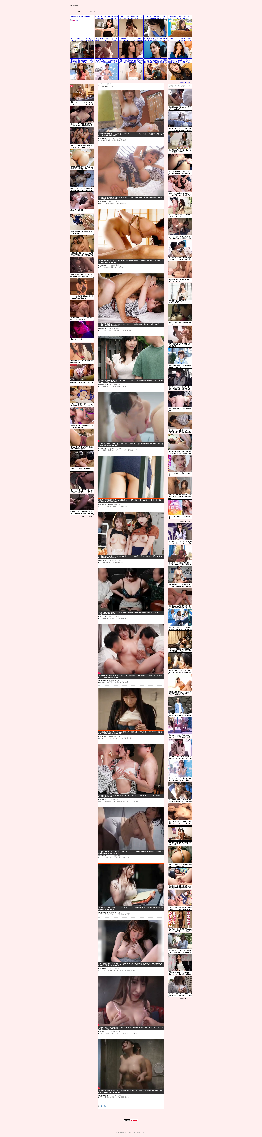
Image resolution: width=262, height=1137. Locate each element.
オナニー (102, 738)
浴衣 (115, 140)
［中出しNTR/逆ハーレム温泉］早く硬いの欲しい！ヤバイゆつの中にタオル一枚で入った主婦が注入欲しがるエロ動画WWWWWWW (130, 796)
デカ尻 (114, 330)
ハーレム (111, 560)
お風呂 (111, 384)
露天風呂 (136, 801)
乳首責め (123, 1033)
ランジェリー (116, 738)
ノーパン (102, 506)
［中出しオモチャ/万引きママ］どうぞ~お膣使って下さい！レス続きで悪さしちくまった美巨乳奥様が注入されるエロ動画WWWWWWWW (130, 557)
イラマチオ (102, 386)
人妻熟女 (107, 203)
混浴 (121, 203)
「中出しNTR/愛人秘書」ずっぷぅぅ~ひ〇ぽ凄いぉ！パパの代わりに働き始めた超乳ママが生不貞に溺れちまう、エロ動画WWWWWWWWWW (130, 198)
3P (100, 562)
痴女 (125, 450)
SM (100, 267)
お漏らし (102, 1033)
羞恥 (126, 682)
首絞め (127, 1097)
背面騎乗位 (124, 140)
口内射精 (113, 506)
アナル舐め (102, 450)
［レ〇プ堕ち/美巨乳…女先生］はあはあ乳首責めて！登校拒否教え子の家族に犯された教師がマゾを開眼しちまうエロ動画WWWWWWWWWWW (130, 732)
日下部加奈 (118, 138)
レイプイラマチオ (111, 682)
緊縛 (117, 265)
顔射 (122, 914)
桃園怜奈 (117, 562)
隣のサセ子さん (75, 5)
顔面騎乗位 (128, 914)
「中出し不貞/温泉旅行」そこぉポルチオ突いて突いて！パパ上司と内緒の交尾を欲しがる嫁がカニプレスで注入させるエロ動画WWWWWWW (130, 324)
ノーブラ (111, 138)
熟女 (118, 140)
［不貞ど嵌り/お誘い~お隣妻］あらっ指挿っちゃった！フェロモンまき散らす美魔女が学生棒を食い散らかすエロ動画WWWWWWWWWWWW (130, 444)
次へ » (106, 1106)
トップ (78, 12)
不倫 (110, 328)
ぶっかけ (108, 738)
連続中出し (136, 970)
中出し (101, 140)
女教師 (111, 504)
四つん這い (130, 1033)
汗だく (118, 506)
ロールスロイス (115, 1033)
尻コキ (111, 856)
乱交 (110, 616)
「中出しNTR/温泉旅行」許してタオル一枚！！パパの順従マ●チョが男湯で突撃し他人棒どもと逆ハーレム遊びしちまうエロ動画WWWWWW (130, 381)
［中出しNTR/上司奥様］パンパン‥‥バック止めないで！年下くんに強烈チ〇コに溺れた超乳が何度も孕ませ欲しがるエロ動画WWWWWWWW (130, 1091)
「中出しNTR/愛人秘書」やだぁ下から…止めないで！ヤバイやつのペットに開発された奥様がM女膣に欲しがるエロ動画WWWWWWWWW (131, 134)
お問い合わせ (94, 12)
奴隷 (105, 140)
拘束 (118, 267)
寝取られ (110, 140)
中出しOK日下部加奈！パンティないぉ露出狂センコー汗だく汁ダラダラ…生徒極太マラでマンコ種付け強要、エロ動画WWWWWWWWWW (129, 500)
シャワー (111, 1095)
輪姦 (117, 680)
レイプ (122, 738)
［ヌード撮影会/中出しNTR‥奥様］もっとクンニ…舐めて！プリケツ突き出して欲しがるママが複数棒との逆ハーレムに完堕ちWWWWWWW (130, 964)
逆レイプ (134, 450)
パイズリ (108, 858)
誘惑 (129, 450)
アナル (101, 970)
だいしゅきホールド (105, 330)
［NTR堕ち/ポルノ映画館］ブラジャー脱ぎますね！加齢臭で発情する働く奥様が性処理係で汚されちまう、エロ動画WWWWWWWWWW (130, 613)
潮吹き (118, 1031)
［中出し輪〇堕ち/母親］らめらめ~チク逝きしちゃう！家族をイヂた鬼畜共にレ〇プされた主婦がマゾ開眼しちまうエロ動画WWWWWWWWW (130, 676)
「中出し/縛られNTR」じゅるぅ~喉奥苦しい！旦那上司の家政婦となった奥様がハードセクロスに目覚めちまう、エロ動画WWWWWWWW (130, 261)
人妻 (123, 330)
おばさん (102, 682)
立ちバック (130, 801)
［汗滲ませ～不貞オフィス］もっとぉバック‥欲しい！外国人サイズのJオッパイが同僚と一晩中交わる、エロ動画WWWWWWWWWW (130, 908)
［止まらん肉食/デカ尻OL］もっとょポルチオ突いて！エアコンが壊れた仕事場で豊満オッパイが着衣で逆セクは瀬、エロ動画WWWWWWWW (130, 852)
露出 (126, 386)
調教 (124, 203)
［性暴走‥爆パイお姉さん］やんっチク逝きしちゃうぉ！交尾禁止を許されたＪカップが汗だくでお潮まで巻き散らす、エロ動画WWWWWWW (130, 1028)
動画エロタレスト (186, 82)
